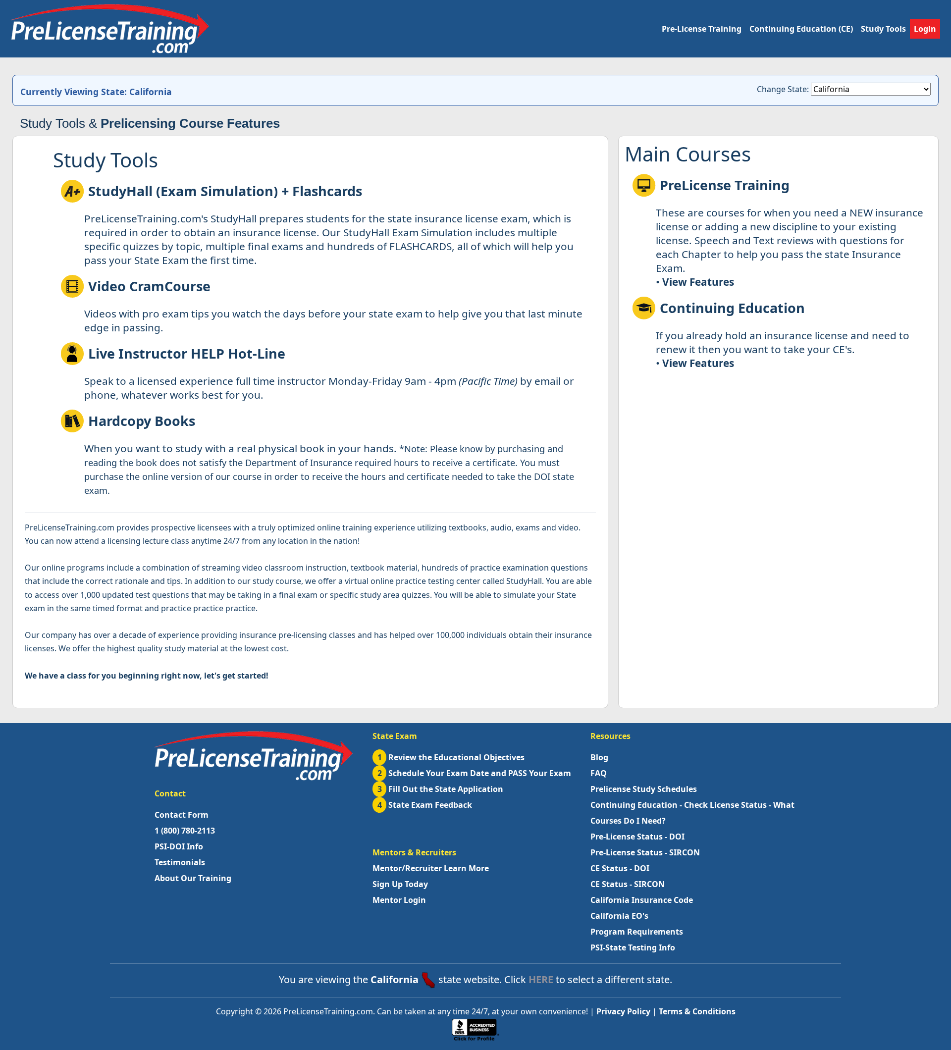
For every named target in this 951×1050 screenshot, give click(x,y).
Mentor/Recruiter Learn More (430, 868)
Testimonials (180, 862)
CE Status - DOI (619, 868)
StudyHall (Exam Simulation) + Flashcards (225, 191)
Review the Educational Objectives (451, 757)
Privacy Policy (623, 1011)
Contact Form (182, 814)
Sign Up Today (400, 884)
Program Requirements (636, 931)
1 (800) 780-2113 (185, 830)
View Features (698, 282)
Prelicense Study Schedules (643, 789)
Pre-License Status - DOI (637, 836)
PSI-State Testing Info (632, 947)
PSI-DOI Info (179, 846)
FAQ (598, 773)
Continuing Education (732, 308)
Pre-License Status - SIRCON (645, 852)
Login (925, 28)
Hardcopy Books (141, 421)
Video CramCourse (149, 286)
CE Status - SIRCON (627, 884)
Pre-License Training (701, 28)
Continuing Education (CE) (801, 28)
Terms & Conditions (697, 1011)
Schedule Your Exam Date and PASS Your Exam (474, 773)
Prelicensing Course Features (190, 123)
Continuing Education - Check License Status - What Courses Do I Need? (692, 812)
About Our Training (193, 878)
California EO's (619, 915)
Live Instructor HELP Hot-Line (186, 353)
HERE (540, 979)
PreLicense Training (725, 185)
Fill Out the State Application (440, 789)
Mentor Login (399, 899)
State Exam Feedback (425, 804)
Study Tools (883, 28)
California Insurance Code (641, 899)
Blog (599, 757)
